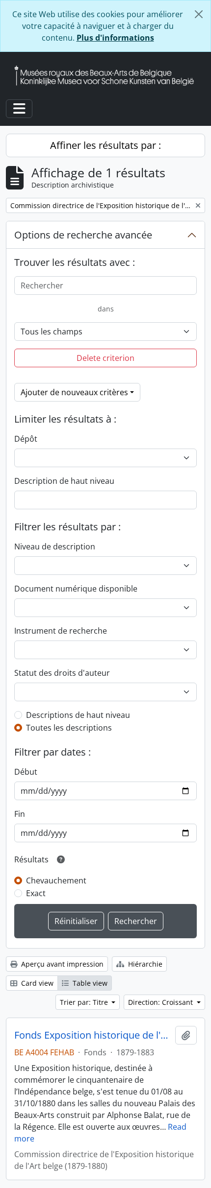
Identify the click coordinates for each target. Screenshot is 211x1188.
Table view (89, 983)
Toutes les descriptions (69, 727)
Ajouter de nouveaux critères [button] (74, 392)
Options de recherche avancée (83, 234)
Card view (36, 983)
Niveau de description (54, 546)
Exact (36, 893)
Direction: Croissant (161, 1002)
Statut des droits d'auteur (62, 672)
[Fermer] (199, 14)
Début (25, 771)
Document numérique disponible (75, 588)
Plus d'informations (115, 37)
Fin (19, 813)
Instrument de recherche (60, 630)
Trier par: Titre (85, 1002)
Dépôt (25, 438)
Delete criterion (105, 358)
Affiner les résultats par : (105, 145)
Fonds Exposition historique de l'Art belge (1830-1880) (92, 1035)
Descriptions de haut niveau (78, 715)
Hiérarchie (144, 964)
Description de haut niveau (64, 480)
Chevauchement (56, 880)
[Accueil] (108, 75)
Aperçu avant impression (61, 964)
